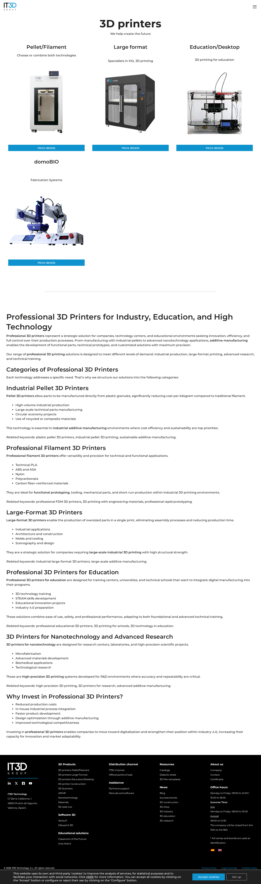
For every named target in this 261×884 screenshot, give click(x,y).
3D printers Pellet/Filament (73, 770)
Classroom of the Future (72, 839)
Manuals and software (121, 793)
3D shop (164, 806)
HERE (90, 877)
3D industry (166, 811)
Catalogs (165, 770)
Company (216, 770)
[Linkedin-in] (9, 783)
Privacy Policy (209, 868)
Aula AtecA (64, 843)
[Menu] (254, 7)
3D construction (169, 802)
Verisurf (62, 820)
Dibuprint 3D (65, 825)
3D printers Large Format (73, 774)
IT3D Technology (20, 868)
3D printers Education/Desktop (76, 779)
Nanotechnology (68, 797)
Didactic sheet (168, 774)
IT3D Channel (116, 770)
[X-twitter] (16, 783)
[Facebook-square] (23, 783)
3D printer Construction (72, 783)
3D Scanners (65, 788)
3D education (167, 816)
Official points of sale (120, 774)
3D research (166, 820)
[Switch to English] (220, 850)
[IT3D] (10, 6)
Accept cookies (208, 877)
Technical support (119, 788)
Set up (236, 877)
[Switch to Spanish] (212, 850)
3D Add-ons (65, 806)
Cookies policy (249, 868)
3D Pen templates (170, 779)
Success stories (168, 797)
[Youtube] (30, 783)
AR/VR (62, 793)
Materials (63, 802)
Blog (162, 793)
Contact (215, 774)
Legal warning (229, 868)
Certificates (216, 779)
